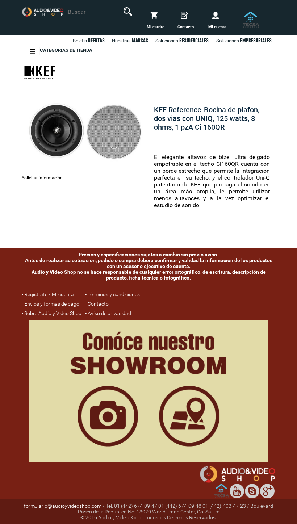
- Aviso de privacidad (108, 313)
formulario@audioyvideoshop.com (62, 506)
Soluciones (244, 40)
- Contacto (97, 304)
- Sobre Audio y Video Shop (51, 313)
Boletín (89, 40)
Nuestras (130, 40)
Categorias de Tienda (66, 50)
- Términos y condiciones (112, 294)
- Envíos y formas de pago (50, 304)
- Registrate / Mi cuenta (48, 294)
